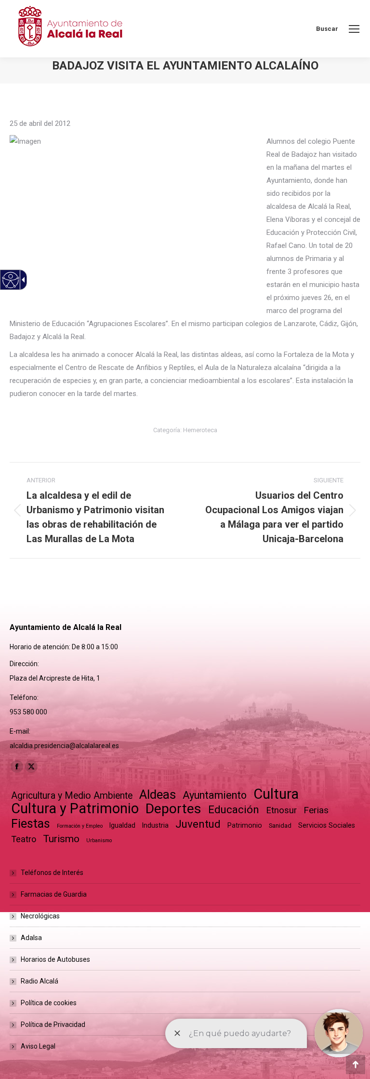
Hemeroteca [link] (200, 430)
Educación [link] (233, 810)
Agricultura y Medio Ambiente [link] (71, 795)
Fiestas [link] (30, 824)
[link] (354, 29)
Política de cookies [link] (49, 1003)
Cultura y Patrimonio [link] (75, 809)
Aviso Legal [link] (38, 1046)
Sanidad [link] (280, 825)
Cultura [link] (276, 794)
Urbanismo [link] (99, 840)
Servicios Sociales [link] (326, 825)
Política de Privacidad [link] (53, 1024)
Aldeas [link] (157, 795)
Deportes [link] (173, 809)
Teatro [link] (23, 839)
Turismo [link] (61, 839)
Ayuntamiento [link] (215, 795)
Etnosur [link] (281, 810)
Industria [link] (155, 825)
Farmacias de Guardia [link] (54, 894)
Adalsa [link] (31, 938)
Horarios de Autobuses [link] (55, 959)
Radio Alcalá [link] (39, 981)
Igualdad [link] (122, 825)
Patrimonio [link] (244, 825)
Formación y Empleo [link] (80, 826)
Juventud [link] (198, 824)
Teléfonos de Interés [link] (52, 872)
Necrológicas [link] (40, 916)
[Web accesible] (10, 280)
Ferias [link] (316, 810)
